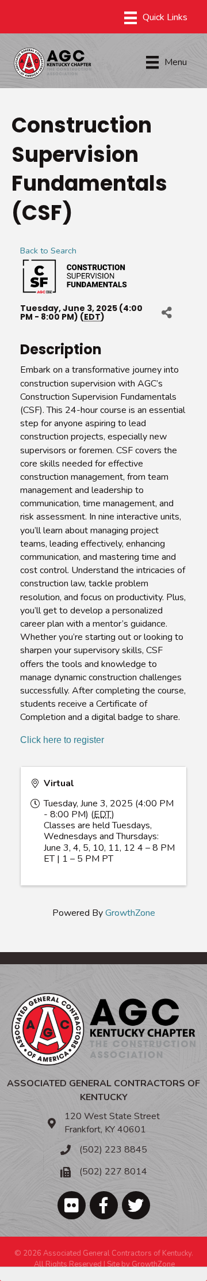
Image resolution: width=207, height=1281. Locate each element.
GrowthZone (130, 913)
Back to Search (48, 250)
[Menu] (155, 18)
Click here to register (62, 740)
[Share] (166, 313)
